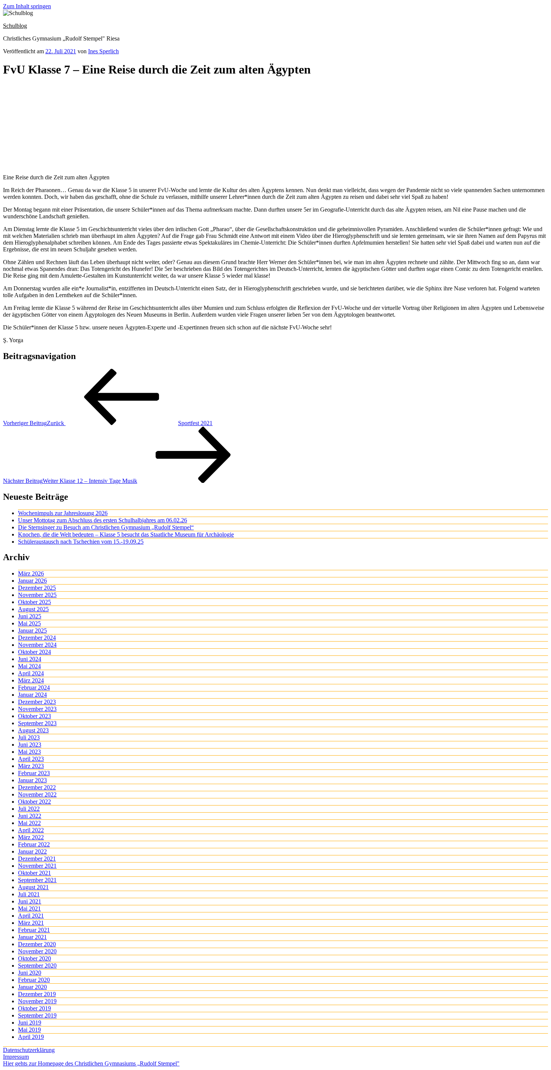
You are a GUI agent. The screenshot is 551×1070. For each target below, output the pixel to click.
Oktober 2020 (34, 958)
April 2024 (31, 673)
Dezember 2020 (37, 944)
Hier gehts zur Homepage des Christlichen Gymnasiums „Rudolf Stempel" (91, 1063)
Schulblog (15, 26)
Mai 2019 (29, 1029)
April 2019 (31, 1037)
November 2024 (37, 645)
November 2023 (37, 709)
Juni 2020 (29, 972)
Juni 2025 (29, 616)
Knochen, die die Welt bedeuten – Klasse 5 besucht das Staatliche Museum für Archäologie (126, 534)
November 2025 (37, 595)
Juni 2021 (29, 901)
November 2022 (37, 794)
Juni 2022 (29, 816)
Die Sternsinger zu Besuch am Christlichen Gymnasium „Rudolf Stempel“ (106, 527)
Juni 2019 (29, 1022)
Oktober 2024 (34, 652)
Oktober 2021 (34, 873)
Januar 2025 (32, 630)
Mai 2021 (29, 908)
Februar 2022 (34, 844)
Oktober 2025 (34, 602)
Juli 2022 (29, 809)
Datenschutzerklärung (29, 1050)
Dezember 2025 (37, 588)
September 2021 (37, 880)
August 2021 (33, 887)
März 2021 (31, 923)
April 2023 (31, 759)
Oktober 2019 (34, 1008)
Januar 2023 (32, 780)
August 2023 (33, 730)
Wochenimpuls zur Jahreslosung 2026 (63, 513)
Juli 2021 (29, 894)
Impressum (16, 1056)
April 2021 (31, 915)
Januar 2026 (32, 580)
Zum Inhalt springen (27, 6)
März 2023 (31, 766)
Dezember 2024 (37, 637)
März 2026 (31, 573)
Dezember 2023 (37, 702)
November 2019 (37, 1001)
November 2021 (37, 866)
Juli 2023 (29, 737)
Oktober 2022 (34, 801)
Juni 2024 (29, 659)
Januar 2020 (32, 987)
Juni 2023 (29, 744)
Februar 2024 (34, 687)
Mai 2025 (29, 623)
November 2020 (37, 951)
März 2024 (31, 680)
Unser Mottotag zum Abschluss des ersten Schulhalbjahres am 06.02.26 (102, 520)
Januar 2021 (32, 937)
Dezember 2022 (37, 787)
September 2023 (37, 723)
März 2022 (31, 837)
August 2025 (33, 609)
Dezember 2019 (37, 994)
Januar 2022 (32, 851)
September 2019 (37, 1015)
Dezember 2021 (37, 858)
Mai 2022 (29, 823)
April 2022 (31, 830)
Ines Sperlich (103, 51)
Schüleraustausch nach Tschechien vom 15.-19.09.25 (81, 541)
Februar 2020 (34, 980)
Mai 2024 (29, 666)
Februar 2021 (34, 930)
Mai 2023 (29, 751)
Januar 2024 (32, 694)
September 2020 (37, 965)
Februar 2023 (34, 773)
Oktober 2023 (34, 716)
